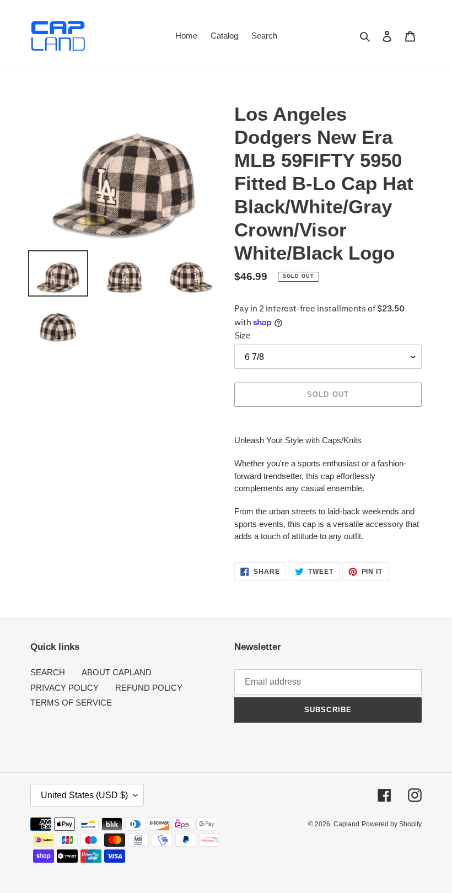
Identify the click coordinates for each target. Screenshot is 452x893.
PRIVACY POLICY (64, 687)
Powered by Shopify (392, 824)
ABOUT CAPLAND (117, 672)
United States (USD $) (84, 795)
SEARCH (47, 672)
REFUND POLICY (148, 687)
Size (242, 335)
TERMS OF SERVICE (71, 702)
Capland (346, 824)
